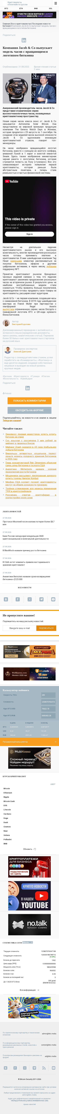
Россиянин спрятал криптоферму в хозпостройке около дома (30, 496)
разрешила (16, 261)
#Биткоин (7, 376)
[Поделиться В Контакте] (30, 40)
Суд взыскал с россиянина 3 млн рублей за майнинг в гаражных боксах (30, 442)
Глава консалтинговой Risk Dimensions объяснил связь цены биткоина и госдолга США (30, 464)
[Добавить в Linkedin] (24, 40)
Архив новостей (29, 1104)
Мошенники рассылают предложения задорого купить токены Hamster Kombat (30, 477)
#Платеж (45, 376)
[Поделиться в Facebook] (5, 40)
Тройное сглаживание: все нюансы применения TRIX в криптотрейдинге (30, 490)
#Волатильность (11, 379)
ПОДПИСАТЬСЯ (46, 628)
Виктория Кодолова (21, 324)
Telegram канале (12, 420)
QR (46, 1101)
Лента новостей (12, 512)
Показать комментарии (29, 400)
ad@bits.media (50, 1056)
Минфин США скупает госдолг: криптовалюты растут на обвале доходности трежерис (30, 483)
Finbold (8, 393)
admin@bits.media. (29, 1095)
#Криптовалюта (21, 376)
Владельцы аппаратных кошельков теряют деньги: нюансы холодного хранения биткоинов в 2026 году (30, 456)
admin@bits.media (49, 1034)
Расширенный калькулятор (15, 742)
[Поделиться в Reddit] (36, 40)
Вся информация (28, 990)
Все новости (24, 588)
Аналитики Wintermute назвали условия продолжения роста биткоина (30, 470)
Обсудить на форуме (29, 410)
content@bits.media (48, 1045)
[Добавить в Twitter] (11, 40)
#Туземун (35, 376)
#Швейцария (26, 379)
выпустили (8, 309)
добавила (51, 266)
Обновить (27, 849)
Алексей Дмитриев (22, 352)
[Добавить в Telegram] (17, 40)
